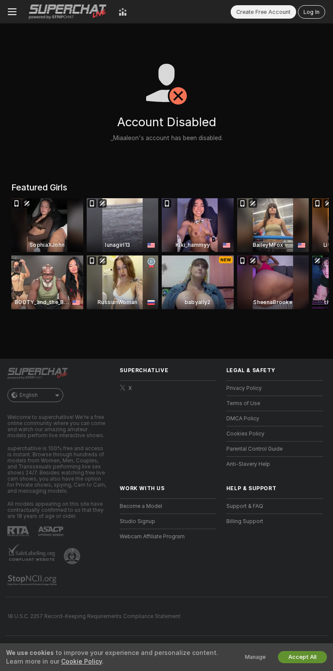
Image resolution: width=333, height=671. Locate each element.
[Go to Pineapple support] (73, 556)
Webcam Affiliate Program (152, 537)
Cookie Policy (81, 661)
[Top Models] (122, 11)
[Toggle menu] (12, 11)
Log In (312, 12)
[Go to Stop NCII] (33, 580)
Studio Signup (137, 521)
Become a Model (141, 506)
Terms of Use (243, 403)
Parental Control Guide (254, 449)
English (29, 395)
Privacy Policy (244, 388)
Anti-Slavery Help (248, 464)
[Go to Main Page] (67, 11)
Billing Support (244, 521)
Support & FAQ (244, 506)
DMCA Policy (242, 419)
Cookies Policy (245, 434)
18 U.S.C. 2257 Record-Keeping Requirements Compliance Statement (93, 616)
